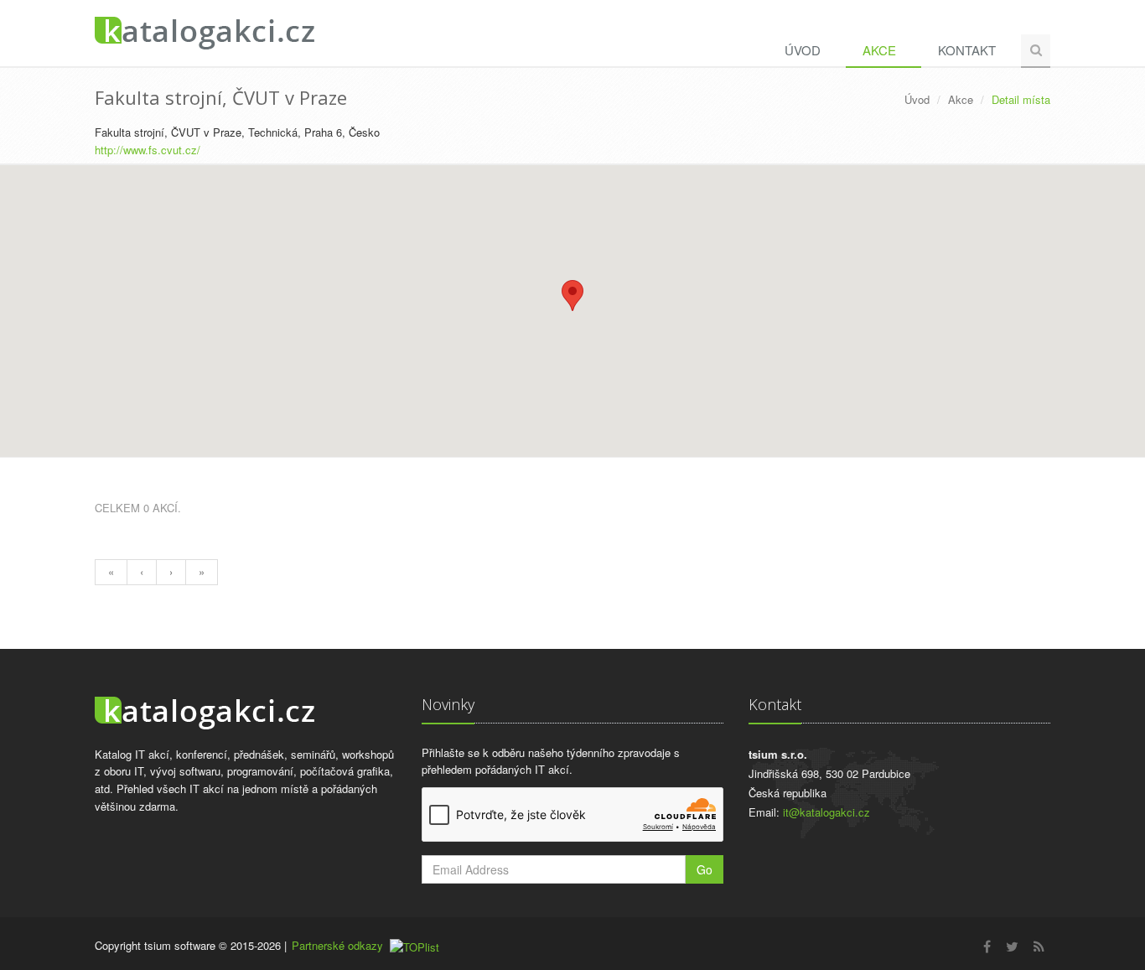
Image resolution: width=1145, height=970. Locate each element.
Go (704, 869)
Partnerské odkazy (337, 945)
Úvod (803, 50)
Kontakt (967, 50)
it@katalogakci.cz (826, 812)
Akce (879, 50)
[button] (572, 295)
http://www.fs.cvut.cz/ (147, 150)
